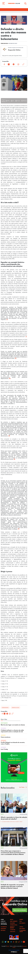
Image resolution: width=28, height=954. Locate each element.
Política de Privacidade (14, 950)
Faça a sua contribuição (20, 910)
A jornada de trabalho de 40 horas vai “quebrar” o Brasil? (12, 821)
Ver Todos (21, 787)
